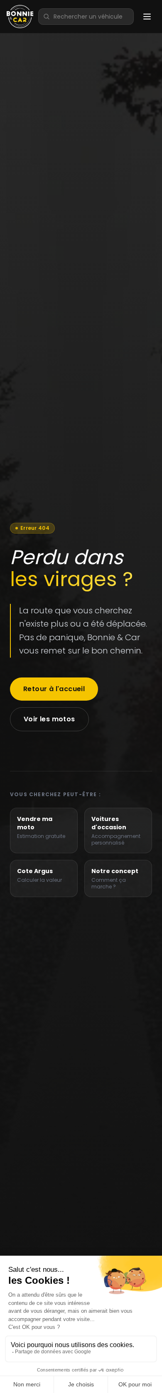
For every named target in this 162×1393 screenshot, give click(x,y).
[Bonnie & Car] (20, 16)
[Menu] (147, 16)
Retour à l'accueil (54, 689)
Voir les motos (49, 719)
